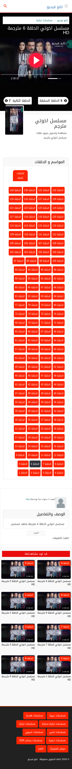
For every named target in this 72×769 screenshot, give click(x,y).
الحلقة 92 (59, 278)
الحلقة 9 (20, 455)
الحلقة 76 (59, 314)
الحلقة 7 (47, 464)
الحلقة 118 (29, 216)
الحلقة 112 (58, 234)
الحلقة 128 (58, 199)
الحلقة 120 (58, 216)
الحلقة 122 (29, 208)
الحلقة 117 (15, 216)
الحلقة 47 (46, 375)
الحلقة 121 (15, 208)
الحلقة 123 (43, 208)
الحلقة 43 (46, 384)
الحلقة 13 (20, 446)
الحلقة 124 (58, 208)
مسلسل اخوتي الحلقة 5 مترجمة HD (18, 583)
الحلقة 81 (20, 296)
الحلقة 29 (20, 411)
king (28, 499)
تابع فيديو (55, 6)
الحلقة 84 (59, 296)
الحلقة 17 (20, 437)
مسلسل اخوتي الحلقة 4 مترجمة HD (54, 583)
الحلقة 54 (33, 358)
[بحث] (5, 6)
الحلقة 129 (15, 190)
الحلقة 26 (33, 420)
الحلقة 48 (59, 375)
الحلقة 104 (58, 252)
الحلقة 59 (46, 349)
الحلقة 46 (33, 375)
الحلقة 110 (29, 234)
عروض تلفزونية (58, 748)
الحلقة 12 (59, 455)
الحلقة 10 (33, 455)
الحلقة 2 (35, 472)
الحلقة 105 (15, 243)
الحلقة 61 (20, 340)
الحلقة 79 (46, 305)
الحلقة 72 (59, 322)
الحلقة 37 (20, 393)
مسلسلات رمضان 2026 (30, 740)
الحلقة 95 (46, 269)
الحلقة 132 (58, 190)
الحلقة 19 (46, 437)
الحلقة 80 (59, 305)
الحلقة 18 (33, 437)
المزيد (36, 533)
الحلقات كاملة (20, 175)
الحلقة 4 (59, 472)
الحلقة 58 (33, 349)
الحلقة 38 (33, 393)
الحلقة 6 (35, 464)
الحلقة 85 (20, 287)
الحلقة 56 (59, 358)
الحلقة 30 (33, 411)
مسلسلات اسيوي (34, 732)
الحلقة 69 (20, 322)
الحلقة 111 (43, 234)
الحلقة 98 (31, 261)
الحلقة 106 (29, 243)
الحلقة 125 (15, 199)
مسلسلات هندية (34, 715)
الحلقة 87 (46, 287)
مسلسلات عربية (57, 715)
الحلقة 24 (59, 428)
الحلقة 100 (58, 261)
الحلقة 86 (33, 287)
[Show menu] (66, 6)
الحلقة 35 (46, 402)
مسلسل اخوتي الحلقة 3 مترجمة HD (18, 646)
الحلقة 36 (59, 402)
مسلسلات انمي (57, 732)
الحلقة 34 (33, 402)
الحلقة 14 (33, 446)
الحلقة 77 (20, 305)
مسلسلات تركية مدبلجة (54, 724)
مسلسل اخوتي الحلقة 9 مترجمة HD (18, 678)
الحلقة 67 (46, 331)
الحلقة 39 (46, 393)
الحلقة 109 (15, 234)
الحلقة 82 (33, 296)
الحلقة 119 (43, 216)
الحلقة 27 (46, 420)
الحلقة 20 (59, 437)
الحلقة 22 (33, 428)
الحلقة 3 (47, 472)
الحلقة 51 (46, 367)
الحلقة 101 (15, 252)
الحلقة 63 (46, 340)
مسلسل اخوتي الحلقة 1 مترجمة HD (54, 678)
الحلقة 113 (15, 225)
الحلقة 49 (20, 367)
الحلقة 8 (59, 464)
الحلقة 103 (43, 252)
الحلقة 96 (59, 269)
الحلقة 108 (58, 243)
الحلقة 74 (33, 314)
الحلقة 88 (59, 287)
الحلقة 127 (43, 199)
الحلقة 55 (46, 358)
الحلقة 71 (46, 322)
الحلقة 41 (20, 384)
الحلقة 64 (59, 340)
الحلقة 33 (20, 402)
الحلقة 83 (46, 296)
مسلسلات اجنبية (57, 740)
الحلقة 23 (46, 428)
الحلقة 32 (59, 411)
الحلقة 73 (20, 314)
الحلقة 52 (59, 367)
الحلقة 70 (33, 322)
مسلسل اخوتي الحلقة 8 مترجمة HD (54, 614)
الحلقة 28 (59, 420)
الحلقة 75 (46, 314)
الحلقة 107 (43, 243)
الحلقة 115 (43, 225)
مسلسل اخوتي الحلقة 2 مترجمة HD (18, 614)
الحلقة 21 (20, 428)
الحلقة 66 (33, 331)
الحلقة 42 (33, 384)
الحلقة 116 (58, 225)
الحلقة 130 (29, 190)
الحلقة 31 (46, 411)
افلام (41, 748)
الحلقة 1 (23, 472)
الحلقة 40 (59, 393)
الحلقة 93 (20, 269)
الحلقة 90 (33, 278)
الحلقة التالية (19, 101)
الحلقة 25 (20, 420)
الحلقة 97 (18, 261)
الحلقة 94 (33, 269)
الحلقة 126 (29, 199)
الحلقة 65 (20, 331)
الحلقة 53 (20, 358)
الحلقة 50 (33, 367)
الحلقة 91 (46, 278)
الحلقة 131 (43, 190)
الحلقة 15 (46, 446)
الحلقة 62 (33, 340)
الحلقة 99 (44, 261)
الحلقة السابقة (51, 101)
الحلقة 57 (20, 349)
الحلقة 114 (29, 225)
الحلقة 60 (59, 349)
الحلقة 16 (59, 446)
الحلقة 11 (46, 455)
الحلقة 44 (59, 384)
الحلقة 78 (33, 305)
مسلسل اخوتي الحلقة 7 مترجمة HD (54, 646)
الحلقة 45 (20, 375)
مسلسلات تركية (44, 20)
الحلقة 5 (23, 464)
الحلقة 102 (29, 252)
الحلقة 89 (20, 278)
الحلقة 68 (59, 331)
